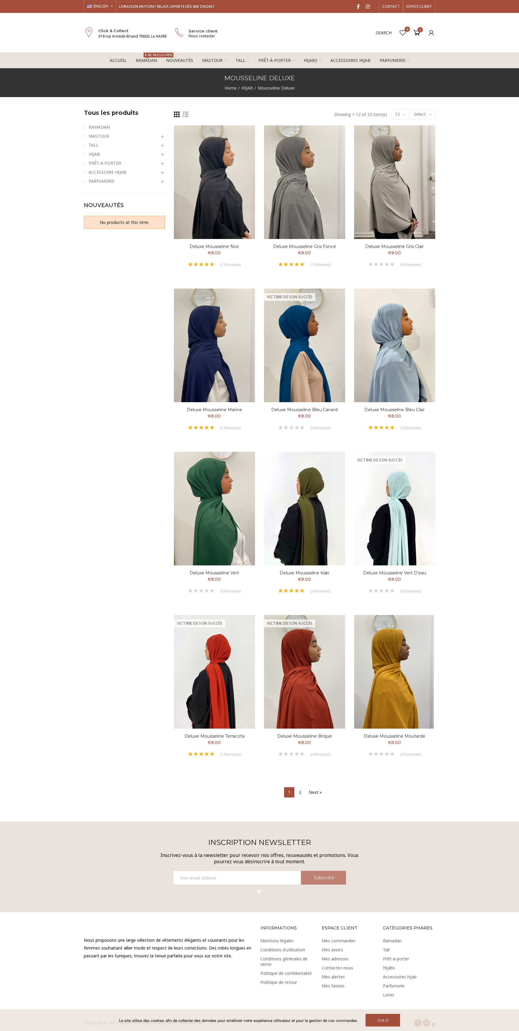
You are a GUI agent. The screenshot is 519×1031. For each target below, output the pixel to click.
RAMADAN (99, 127)
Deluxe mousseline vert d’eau (394, 573)
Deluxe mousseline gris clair (394, 246)
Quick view (239, 147)
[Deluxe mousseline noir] (214, 182)
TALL (94, 145)
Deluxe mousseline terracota (214, 736)
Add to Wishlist (239, 135)
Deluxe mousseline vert (214, 573)
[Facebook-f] (358, 6)
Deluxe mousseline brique (304, 736)
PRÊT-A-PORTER (105, 163)
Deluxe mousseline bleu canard (304, 409)
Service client (203, 31)
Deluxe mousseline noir (214, 246)
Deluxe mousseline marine (214, 409)
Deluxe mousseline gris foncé (304, 246)
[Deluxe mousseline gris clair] (394, 182)
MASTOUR (99, 136)
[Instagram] (368, 6)
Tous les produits (111, 112)
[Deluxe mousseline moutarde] (394, 672)
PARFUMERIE (101, 181)
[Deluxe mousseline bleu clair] (394, 345)
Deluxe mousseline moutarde (394, 736)
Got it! (383, 1020)
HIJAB (94, 154)
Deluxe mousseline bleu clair (394, 409)
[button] (391, 6)
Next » (315, 792)
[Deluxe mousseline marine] (214, 345)
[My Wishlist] (402, 32)
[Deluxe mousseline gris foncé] (304, 182)
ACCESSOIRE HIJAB (107, 172)
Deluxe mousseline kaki (304, 573)
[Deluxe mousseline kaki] (304, 508)
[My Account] (431, 32)
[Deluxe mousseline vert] (214, 508)
